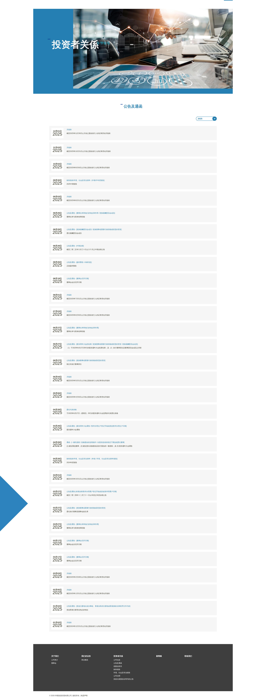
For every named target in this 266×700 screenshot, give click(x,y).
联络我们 (188, 656)
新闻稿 (159, 656)
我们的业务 (86, 656)
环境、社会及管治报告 (122, 673)
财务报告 (117, 669)
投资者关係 (118, 656)
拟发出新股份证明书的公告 (124, 679)
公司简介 (54, 660)
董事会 (53, 663)
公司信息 (117, 660)
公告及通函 (118, 663)
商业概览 (84, 660)
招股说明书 (118, 666)
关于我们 (55, 656)
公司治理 (117, 676)
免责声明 (84, 695)
